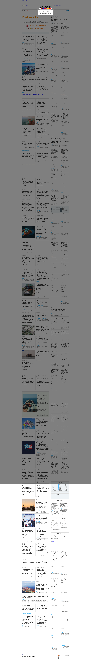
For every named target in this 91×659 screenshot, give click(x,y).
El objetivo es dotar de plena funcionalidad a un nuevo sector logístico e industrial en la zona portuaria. (64, 58)
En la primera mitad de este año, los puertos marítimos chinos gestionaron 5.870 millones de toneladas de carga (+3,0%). (42, 586)
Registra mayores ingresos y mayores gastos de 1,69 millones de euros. (55, 339)
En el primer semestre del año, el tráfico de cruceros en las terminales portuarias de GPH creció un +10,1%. (54, 620)
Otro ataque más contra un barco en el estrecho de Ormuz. (42, 607)
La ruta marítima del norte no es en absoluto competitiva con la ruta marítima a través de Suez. (28, 273)
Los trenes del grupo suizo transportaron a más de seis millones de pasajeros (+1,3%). (28, 44)
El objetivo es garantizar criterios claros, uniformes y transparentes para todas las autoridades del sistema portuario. (65, 613)
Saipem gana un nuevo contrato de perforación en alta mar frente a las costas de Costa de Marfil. (64, 454)
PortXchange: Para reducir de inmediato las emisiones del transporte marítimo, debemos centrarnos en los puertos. (28, 474)
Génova (60, 484)
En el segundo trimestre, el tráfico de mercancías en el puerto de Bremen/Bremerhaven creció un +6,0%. (35, 79)
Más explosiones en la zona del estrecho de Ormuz (42, 302)
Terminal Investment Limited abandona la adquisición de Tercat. (55, 186)
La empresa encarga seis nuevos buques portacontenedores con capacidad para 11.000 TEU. (65, 157)
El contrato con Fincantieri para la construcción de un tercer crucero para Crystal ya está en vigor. (27, 304)
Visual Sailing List (56, 209)
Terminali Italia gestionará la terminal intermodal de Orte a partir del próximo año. (54, 345)
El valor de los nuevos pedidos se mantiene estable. (54, 457)
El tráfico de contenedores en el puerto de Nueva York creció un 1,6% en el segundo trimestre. (55, 278)
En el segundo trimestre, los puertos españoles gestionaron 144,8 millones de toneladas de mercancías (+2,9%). (42, 548)
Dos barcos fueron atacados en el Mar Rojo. (41, 315)
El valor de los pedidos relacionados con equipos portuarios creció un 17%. (54, 425)
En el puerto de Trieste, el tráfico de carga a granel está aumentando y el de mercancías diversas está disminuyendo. (42, 474)
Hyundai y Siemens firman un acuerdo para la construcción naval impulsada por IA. (42, 517)
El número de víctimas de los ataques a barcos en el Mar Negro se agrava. (64, 581)
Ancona (53, 484)
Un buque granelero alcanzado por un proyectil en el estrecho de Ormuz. (54, 266)
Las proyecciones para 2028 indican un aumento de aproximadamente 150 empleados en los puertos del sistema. (65, 327)
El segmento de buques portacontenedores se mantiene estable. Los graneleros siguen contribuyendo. (64, 260)
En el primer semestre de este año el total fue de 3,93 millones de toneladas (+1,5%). (28, 139)
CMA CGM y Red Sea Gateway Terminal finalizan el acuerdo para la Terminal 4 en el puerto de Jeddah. (42, 52)
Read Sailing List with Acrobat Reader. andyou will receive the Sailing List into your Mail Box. (38, 25)
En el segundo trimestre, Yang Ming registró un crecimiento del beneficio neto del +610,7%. (28, 260)
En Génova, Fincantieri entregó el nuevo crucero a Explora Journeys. (42, 533)
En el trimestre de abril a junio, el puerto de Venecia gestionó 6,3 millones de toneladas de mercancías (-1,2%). (55, 217)
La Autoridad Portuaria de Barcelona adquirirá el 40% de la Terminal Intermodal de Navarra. (42, 572)
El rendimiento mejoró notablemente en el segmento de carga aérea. (55, 437)
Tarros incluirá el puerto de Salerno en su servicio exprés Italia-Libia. (59, 19)
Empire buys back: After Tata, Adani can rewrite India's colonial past (64, 524)
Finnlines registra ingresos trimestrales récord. (65, 299)
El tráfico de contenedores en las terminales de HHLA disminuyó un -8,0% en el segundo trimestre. (65, 116)
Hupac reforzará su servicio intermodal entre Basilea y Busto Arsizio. (65, 64)
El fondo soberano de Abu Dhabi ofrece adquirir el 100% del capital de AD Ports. (42, 156)
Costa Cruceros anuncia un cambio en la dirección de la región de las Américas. (65, 129)
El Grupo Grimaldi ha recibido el (64, 163)
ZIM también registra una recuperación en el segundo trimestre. (42, 119)
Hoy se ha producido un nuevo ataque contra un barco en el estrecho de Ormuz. (55, 595)
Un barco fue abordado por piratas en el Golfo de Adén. (42, 88)
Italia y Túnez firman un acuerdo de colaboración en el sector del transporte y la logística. (65, 345)
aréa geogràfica (65, 211)
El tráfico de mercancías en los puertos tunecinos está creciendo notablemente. (42, 182)
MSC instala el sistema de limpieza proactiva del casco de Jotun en (54, 151)
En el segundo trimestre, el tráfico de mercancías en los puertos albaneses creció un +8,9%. (42, 434)
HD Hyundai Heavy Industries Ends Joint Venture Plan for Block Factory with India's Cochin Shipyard (55, 525)
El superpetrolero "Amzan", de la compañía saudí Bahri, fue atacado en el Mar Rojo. (28, 60)
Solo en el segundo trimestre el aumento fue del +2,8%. (54, 626)
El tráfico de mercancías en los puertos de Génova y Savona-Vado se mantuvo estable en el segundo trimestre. (28, 246)
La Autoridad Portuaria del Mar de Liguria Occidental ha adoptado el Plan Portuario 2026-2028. (65, 320)
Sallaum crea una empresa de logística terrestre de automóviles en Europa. (55, 76)
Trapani (66, 488)
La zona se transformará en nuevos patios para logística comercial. (54, 203)
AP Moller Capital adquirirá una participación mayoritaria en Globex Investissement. (28, 146)
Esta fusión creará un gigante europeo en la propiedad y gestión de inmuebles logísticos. (42, 334)
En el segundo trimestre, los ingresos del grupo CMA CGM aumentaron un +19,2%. (42, 461)
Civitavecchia (54, 490)
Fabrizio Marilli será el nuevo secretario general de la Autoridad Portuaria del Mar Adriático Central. (55, 321)
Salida (63, 208)
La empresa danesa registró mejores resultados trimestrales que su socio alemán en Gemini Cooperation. (41, 238)
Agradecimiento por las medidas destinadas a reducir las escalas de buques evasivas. (41, 627)
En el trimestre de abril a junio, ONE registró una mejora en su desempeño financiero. (28, 341)
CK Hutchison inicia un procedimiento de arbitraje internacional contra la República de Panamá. (28, 103)
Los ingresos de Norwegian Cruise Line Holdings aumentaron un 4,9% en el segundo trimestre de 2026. (42, 422)
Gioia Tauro (60, 485)
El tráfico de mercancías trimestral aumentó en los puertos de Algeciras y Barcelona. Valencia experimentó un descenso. (54, 383)
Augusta (53, 485)
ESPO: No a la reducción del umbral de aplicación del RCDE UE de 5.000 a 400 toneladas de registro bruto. (42, 620)
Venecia (66, 490)
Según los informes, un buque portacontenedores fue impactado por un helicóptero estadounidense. (42, 265)
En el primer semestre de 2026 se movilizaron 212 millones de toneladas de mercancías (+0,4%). (28, 557)
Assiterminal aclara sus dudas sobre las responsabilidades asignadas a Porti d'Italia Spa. (54, 631)
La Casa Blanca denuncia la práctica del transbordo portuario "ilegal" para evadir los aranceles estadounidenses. (42, 41)
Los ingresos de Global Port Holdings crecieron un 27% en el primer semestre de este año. (42, 341)
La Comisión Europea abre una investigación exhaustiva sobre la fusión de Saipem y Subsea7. (34, 561)
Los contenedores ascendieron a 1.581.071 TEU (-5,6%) (54, 45)
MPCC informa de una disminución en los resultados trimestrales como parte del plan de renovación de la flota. (54, 29)
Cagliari (53, 488)
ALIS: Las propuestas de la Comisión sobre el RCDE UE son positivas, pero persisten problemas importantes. (54, 609)
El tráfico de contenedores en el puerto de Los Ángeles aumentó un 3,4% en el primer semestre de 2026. (65, 641)
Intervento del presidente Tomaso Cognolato (59, 536)
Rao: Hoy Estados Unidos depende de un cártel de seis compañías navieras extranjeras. (42, 454)
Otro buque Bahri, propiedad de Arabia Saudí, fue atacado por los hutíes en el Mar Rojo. (54, 356)
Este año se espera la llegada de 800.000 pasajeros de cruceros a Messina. (65, 266)
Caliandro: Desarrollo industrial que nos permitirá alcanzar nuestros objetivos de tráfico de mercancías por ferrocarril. (28, 577)
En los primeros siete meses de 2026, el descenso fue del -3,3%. (54, 70)
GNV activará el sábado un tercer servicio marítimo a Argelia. (54, 253)
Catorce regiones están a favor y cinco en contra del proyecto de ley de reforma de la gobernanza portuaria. (65, 418)
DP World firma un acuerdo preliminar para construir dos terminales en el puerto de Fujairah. (54, 442)
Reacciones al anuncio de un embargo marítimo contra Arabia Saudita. (54, 564)
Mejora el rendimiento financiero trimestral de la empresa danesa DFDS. (55, 115)
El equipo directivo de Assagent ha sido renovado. (64, 430)
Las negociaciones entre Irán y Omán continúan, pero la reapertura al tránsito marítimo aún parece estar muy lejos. (42, 307)
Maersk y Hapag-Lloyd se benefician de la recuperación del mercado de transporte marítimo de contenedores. (42, 231)
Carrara (53, 489)
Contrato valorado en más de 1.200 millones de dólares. (55, 590)
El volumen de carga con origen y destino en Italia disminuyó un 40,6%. (54, 170)
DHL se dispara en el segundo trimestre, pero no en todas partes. (65, 230)
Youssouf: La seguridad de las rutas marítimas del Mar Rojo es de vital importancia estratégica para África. (27, 541)
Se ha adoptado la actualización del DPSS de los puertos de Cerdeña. (55, 405)
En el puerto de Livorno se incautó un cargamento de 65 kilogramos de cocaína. (65, 38)
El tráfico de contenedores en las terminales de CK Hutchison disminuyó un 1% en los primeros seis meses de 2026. (28, 206)
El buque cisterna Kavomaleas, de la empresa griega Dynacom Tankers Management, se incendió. (54, 601)
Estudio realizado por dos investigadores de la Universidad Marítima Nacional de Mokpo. (28, 280)
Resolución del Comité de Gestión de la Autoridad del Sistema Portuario (55, 410)
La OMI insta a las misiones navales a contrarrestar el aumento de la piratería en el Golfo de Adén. (27, 53)
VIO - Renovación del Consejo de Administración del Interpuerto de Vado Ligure (65, 442)
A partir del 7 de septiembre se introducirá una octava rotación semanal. (65, 69)
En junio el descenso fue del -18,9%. (27, 199)
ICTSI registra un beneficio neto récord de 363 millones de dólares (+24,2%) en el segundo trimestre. (55, 290)
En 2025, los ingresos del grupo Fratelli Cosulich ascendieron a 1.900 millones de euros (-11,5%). (55, 176)
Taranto (66, 487)
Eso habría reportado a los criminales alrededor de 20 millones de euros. (65, 44)
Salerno (66, 485)
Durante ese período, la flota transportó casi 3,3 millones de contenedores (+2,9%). (28, 347)
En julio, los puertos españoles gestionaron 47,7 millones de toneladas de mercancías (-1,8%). (55, 39)
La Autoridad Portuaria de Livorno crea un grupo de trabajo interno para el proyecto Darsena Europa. (60, 140)
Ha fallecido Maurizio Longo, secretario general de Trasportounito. (65, 176)
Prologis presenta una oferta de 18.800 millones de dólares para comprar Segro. (42, 328)
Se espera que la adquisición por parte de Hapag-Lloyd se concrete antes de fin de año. (42, 124)
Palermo (60, 489)
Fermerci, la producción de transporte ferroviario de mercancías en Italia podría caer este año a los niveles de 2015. (28, 490)
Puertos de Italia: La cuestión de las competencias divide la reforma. (35, 597)
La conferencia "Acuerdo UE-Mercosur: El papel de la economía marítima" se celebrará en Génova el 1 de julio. (55, 506)
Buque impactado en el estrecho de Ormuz (42, 143)
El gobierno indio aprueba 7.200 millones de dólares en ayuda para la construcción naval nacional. (42, 489)
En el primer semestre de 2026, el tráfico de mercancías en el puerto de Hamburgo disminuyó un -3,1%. (42, 206)
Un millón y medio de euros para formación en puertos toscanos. (65, 333)
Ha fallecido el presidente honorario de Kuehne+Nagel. (65, 27)
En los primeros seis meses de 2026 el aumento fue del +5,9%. (31, 83)
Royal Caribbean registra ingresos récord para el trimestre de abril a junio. (27, 461)
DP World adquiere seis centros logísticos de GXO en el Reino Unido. (55, 230)
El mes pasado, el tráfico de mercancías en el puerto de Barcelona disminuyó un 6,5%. (28, 156)
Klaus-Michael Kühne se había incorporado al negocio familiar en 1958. (64, 32)
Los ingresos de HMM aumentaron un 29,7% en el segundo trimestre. (28, 219)
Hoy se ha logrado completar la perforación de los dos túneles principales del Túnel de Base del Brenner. (65, 357)
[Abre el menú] (22, 10)
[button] (68, 10)
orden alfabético (65, 210)
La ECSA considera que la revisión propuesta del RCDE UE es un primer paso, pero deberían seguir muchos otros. (28, 620)
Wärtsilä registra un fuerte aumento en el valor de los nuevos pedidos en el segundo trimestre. (65, 569)
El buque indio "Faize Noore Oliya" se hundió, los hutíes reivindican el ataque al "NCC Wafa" (42, 320)
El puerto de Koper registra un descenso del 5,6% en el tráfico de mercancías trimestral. (28, 194)
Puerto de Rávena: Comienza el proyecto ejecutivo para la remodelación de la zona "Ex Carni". (65, 52)
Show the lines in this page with (40, 28)
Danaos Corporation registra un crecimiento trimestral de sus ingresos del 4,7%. (65, 253)
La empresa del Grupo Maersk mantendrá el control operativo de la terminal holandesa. (42, 110)
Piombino (60, 490)
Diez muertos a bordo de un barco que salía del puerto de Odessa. (64, 587)
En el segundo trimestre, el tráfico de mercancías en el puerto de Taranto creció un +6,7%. (64, 76)
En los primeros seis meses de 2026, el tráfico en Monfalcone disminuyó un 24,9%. (42, 481)
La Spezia (60, 486)
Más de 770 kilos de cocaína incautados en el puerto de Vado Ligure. (55, 569)
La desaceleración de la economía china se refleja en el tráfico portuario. (42, 66)
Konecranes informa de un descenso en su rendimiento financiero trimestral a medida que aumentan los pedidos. (55, 418)
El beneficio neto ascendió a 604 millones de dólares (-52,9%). (55, 375)
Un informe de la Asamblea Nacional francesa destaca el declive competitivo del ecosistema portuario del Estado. (28, 380)
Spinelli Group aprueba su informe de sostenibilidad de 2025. (58, 310)
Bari (52, 486)
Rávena (66, 484)
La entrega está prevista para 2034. (27, 310)
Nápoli (60, 488)
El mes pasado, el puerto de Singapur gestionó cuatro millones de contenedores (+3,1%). (42, 131)
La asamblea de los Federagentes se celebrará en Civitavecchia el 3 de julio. (64, 505)
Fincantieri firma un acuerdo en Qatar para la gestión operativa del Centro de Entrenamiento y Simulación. (65, 555)
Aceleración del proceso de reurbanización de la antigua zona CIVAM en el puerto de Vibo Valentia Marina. (55, 198)
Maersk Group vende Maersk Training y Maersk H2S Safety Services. (65, 197)
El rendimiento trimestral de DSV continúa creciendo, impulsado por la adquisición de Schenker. (54, 465)
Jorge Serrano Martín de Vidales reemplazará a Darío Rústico (64, 134)
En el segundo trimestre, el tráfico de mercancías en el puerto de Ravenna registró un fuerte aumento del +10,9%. (65, 217)
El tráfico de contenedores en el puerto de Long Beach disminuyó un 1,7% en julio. (55, 101)
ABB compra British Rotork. (65, 630)
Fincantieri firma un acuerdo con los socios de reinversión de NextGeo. (65, 381)
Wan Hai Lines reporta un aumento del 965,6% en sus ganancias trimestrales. (64, 151)
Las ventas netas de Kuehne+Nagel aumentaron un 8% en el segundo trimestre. (54, 431)
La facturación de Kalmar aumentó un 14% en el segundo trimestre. (54, 453)
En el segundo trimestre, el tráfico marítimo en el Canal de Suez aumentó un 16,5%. (42, 353)
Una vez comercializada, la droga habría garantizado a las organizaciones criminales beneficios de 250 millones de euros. (55, 575)
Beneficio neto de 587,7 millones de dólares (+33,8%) (54, 94)
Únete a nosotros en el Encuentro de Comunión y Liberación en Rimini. (54, 51)
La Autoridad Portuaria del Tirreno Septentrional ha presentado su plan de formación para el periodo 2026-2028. (65, 339)
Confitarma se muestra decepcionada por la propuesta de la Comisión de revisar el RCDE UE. (65, 596)
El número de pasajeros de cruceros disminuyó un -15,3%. (55, 224)
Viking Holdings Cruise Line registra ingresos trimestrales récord (55, 89)
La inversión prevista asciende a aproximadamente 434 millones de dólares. (41, 59)
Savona (66, 486)
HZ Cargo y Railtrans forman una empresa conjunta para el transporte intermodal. (65, 277)
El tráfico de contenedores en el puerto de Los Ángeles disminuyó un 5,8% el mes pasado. (64, 90)
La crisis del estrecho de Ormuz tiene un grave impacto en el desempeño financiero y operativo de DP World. (42, 194)
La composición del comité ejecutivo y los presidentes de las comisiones (65, 435)
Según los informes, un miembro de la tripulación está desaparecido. (54, 271)
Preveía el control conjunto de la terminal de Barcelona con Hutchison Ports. (55, 191)
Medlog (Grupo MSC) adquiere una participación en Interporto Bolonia (28, 571)
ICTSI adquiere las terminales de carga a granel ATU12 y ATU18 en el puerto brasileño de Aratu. (65, 405)
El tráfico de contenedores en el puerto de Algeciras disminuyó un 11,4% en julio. (55, 64)
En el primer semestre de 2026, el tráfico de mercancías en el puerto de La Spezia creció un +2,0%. (28, 182)
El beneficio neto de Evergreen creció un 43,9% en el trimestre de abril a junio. (42, 219)
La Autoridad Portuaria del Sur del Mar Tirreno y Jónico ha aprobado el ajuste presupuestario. (55, 333)
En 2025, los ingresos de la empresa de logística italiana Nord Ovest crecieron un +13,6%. (65, 371)
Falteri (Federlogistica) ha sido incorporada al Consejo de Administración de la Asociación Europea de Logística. (65, 465)
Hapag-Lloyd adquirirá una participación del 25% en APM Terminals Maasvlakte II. (42, 103)
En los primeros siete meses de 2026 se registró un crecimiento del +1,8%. (65, 96)
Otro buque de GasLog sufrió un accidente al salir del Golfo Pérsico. (65, 290)
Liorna (60, 487)
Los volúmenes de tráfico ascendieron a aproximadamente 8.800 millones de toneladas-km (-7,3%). (42, 389)
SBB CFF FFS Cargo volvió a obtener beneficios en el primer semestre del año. (28, 38)
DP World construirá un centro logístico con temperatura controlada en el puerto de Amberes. (65, 244)
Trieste (66, 489)
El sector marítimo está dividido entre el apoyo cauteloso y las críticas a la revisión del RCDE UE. (28, 608)
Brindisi (53, 487)
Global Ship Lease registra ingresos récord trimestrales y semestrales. (55, 244)
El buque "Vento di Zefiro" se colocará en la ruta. (58, 23)
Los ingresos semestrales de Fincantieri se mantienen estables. (27, 434)
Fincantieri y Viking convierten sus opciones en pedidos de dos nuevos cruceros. (28, 88)
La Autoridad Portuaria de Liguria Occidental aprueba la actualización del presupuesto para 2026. (65, 620)
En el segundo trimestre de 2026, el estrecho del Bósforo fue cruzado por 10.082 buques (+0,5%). (27, 365)
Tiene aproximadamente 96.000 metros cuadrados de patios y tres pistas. (54, 351)
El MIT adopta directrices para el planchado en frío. (64, 607)
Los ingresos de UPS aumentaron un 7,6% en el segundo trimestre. (55, 371)
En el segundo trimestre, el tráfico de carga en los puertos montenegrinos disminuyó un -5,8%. (55, 165)
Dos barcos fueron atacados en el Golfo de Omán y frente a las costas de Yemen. (42, 259)
